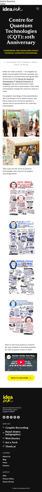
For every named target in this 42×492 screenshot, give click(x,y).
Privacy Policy (8, 479)
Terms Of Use (8, 482)
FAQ (4, 476)
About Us (6, 456)
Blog (4, 459)
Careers (6, 466)
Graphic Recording (7, 1)
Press (5, 462)
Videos (2, 4)
